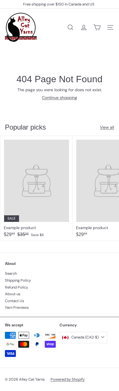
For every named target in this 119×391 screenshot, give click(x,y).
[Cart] (97, 27)
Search (11, 273)
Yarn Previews (17, 307)
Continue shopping (59, 97)
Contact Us (14, 300)
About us (13, 293)
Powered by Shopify (68, 379)
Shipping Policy (18, 280)
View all (107, 127)
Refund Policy (16, 287)
